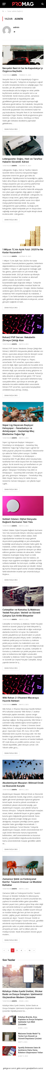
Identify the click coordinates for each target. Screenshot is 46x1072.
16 (29, 950)
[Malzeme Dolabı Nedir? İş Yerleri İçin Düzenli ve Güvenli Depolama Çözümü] (9, 1037)
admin (16, 27)
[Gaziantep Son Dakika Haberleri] (23, 4)
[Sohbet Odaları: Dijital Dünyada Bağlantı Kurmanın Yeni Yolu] (23, 506)
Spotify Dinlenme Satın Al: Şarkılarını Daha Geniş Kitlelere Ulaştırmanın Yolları (30, 1050)
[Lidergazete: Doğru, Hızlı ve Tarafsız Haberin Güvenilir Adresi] (23, 145)
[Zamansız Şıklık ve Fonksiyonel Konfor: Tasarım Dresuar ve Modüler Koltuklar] (23, 866)
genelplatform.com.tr (34, 1068)
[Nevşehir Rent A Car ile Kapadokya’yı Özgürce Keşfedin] (23, 55)
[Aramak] (42, 4)
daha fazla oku (11, 129)
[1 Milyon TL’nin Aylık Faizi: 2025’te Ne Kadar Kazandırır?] (23, 236)
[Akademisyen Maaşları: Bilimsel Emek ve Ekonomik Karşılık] (23, 769)
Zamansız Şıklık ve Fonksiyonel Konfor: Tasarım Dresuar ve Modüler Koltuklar (22, 882)
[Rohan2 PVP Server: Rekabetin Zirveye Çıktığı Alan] (23, 324)
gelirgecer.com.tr (9, 1068)
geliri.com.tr (21, 1068)
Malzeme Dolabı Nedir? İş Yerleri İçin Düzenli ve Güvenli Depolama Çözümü (30, 1036)
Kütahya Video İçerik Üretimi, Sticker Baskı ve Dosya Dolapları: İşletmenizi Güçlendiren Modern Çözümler (22, 994)
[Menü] (4, 4)
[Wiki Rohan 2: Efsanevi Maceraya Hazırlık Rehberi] (23, 684)
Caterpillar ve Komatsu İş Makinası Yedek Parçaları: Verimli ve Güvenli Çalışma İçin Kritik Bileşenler (21, 612)
